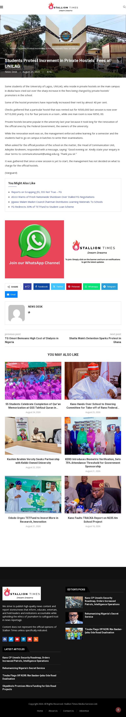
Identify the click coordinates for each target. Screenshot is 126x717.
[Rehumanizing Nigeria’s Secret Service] (74, 618)
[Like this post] (28, 286)
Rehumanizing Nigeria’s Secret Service (23, 668)
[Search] (124, 7)
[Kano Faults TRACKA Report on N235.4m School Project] (93, 494)
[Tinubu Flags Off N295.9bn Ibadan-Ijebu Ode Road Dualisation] (74, 633)
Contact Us (68, 710)
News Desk (11, 71)
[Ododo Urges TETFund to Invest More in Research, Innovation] (33, 494)
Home (13, 48)
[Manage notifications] (118, 709)
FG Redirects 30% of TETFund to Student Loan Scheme (42, 206)
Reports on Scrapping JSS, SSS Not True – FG (36, 192)
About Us (53, 710)
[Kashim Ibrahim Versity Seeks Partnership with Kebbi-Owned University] (33, 436)
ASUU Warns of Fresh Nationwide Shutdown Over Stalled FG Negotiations (52, 196)
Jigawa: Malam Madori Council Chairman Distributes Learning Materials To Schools (57, 201)
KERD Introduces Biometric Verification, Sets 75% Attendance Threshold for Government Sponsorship (93, 463)
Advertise (84, 710)
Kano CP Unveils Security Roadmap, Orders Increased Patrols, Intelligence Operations (102, 601)
